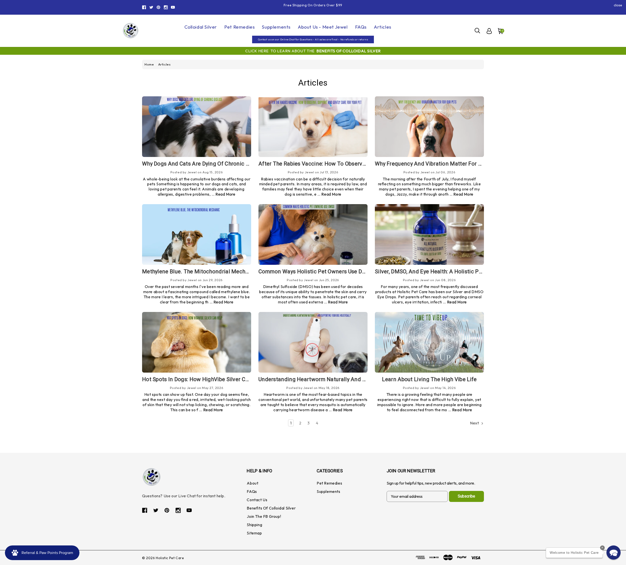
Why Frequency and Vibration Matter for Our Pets (437, 164)
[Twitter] (151, 7)
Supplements (276, 27)
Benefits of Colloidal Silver (271, 508)
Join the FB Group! (264, 516)
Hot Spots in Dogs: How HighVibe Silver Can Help (203, 379)
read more (225, 194)
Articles (382, 27)
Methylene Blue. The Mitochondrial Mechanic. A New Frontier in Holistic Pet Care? (245, 271)
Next (475, 423)
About (252, 483)
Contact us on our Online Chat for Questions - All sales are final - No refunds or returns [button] (313, 39)
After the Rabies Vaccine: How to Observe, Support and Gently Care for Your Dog (360, 164)
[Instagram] (166, 7)
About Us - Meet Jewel (323, 27)
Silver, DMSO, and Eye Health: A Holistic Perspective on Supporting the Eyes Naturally (482, 271)
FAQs (361, 27)
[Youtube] (173, 7)
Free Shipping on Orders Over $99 (313, 5)
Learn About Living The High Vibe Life (429, 379)
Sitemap (254, 533)
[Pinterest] (158, 7)
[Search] (478, 30)
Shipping (254, 524)
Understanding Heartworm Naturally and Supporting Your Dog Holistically (351, 379)
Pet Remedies (239, 27)
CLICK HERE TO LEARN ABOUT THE (313, 50)
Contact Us (257, 499)
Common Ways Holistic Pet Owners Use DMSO (316, 271)
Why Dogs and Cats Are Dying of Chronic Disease (203, 164)
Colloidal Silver (200, 27)
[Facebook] (144, 7)
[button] (613, 552)
